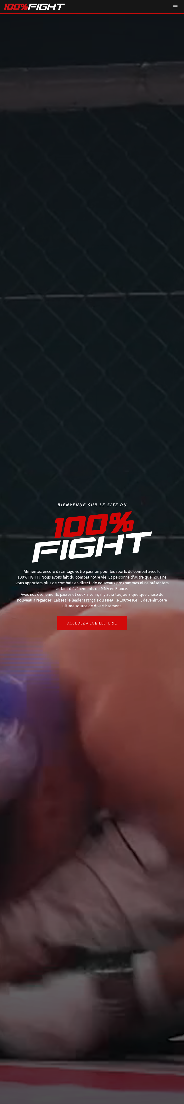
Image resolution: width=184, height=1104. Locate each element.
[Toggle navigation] (175, 6)
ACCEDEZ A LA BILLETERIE (92, 622)
